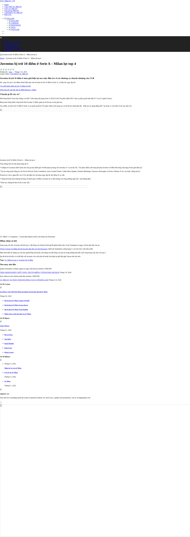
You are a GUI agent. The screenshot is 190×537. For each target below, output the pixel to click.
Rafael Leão (8, 348)
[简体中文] (3, 69)
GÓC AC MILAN (10, 9)
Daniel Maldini (9, 343)
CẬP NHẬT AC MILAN (13, 13)
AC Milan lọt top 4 (11, 260)
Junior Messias (4, 326)
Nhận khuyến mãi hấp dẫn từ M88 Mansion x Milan (18, 90)
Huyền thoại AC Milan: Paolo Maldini (16, 309)
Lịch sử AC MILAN (11, 11)
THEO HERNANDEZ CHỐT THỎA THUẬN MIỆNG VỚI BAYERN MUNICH (29, 272)
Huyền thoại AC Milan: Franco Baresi (16, 305)
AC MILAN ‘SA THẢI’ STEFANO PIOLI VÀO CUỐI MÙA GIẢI (24, 280)
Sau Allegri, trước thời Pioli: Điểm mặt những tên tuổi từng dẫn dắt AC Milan (24, 292)
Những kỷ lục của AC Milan (12, 368)
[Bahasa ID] (8, 69)
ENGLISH (15, 21)
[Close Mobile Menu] (1, 37)
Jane (10, 72)
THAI (13, 27)
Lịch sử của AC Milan (11, 372)
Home (6, 5)
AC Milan (7, 381)
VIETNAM (15, 29)
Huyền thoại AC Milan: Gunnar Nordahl (16, 300)
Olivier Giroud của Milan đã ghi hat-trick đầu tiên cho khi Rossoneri (23, 249)
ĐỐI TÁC (8, 15)
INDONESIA (16, 25)
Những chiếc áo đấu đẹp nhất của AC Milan (17, 314)
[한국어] (13, 69)
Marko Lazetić (9, 352)
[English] (1, 69)
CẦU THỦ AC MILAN (13, 7)
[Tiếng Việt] (11, 69)
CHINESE (15, 23)
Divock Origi (8, 335)
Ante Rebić (7, 339)
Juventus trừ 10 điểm (26, 260)
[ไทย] (6, 69)
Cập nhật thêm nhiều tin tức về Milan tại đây (15, 86)
